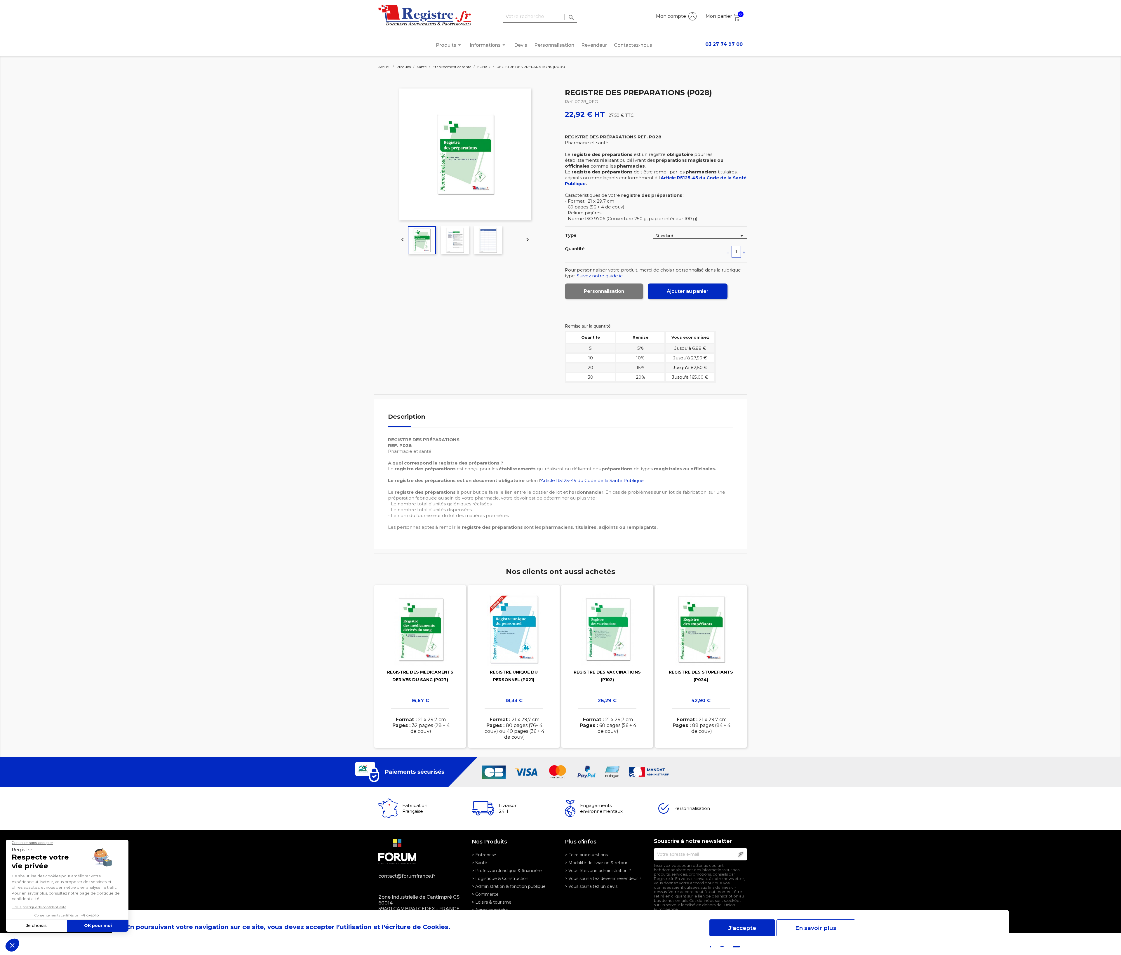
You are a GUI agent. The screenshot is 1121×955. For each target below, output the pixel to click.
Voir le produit (420, 657)
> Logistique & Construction (500, 878)
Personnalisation (554, 45)
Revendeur (594, 45)
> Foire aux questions (586, 854)
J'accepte (742, 927)
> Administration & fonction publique (509, 886)
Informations (488, 45)
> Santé (479, 862)
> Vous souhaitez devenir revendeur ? (603, 878)
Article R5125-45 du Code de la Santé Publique (592, 480)
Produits (449, 45)
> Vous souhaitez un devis (591, 886)
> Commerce (485, 894)
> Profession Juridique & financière (507, 870)
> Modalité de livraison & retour (596, 862)
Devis (520, 45)
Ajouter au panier (688, 291)
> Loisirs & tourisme (491, 902)
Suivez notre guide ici (600, 276)
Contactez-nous (633, 45)
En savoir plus (815, 927)
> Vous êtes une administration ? (598, 870)
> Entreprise (484, 854)
